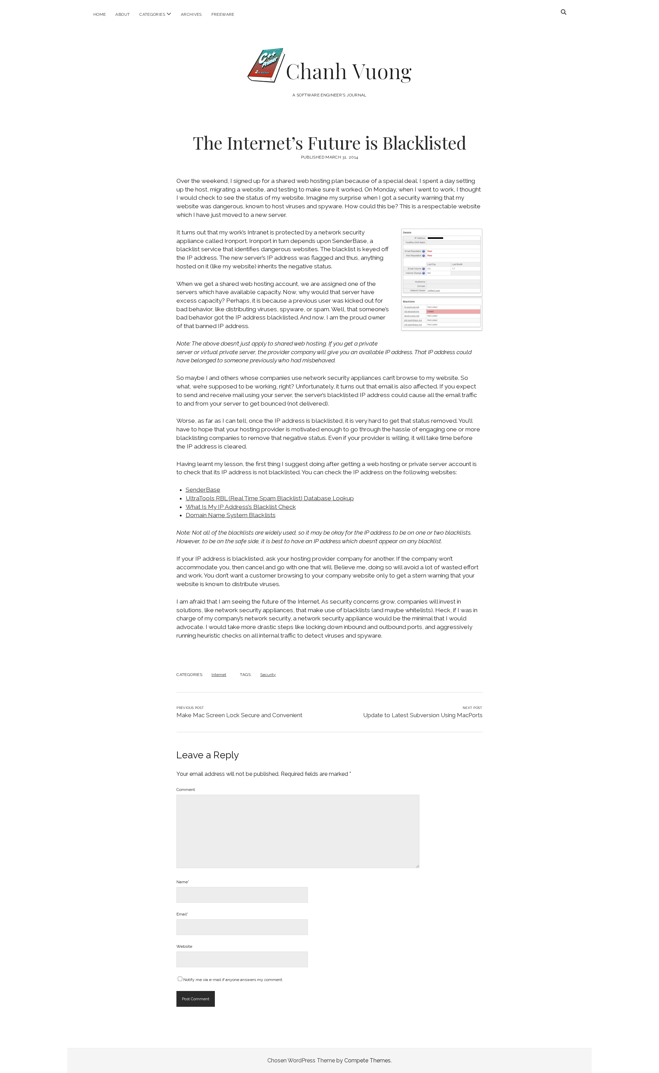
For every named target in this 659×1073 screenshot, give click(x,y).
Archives (191, 14)
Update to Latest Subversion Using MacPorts (423, 715)
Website (184, 946)
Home (99, 14)
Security (268, 674)
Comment (185, 789)
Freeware (222, 14)
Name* (182, 881)
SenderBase (203, 489)
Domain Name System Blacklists (231, 515)
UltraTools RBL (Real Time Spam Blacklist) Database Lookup (270, 498)
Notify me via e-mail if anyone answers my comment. (233, 979)
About (122, 14)
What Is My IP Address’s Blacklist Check (241, 506)
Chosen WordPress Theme (301, 1060)
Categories (152, 14)
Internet (218, 674)
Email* (182, 914)
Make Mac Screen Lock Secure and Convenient (239, 715)
